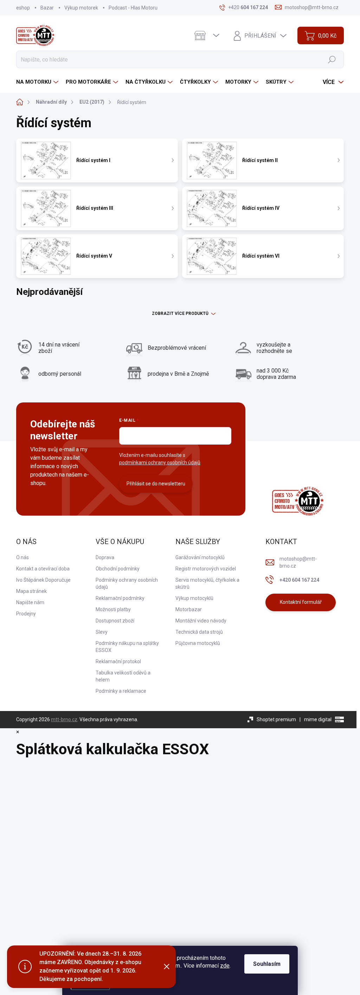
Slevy (102, 632)
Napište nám (30, 602)
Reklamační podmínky (120, 598)
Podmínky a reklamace (121, 691)
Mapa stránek (31, 591)
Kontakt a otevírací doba (43, 568)
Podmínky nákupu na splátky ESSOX (127, 646)
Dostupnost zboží (115, 621)
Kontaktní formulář (301, 602)
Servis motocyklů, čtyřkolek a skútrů (207, 583)
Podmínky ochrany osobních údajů (127, 583)
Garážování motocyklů (200, 557)
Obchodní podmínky (118, 568)
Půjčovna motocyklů (197, 643)
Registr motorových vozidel (205, 568)
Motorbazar (188, 609)
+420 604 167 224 (299, 580)
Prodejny (26, 613)
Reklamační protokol (118, 661)
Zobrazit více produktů (180, 313)
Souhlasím (267, 964)
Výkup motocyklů (194, 598)
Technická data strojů (199, 632)
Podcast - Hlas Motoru (133, 8)
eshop (23, 8)
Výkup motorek (81, 8)
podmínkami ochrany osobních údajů (159, 462)
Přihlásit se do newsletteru (156, 483)
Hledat (332, 59)
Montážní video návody (200, 621)
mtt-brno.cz (64, 719)
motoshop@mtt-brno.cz (298, 562)
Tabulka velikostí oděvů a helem (123, 676)
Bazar (47, 8)
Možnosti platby (113, 609)
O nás (22, 557)
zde (225, 965)
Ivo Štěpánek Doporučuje (43, 580)
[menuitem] (38, 82)
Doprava (105, 557)
